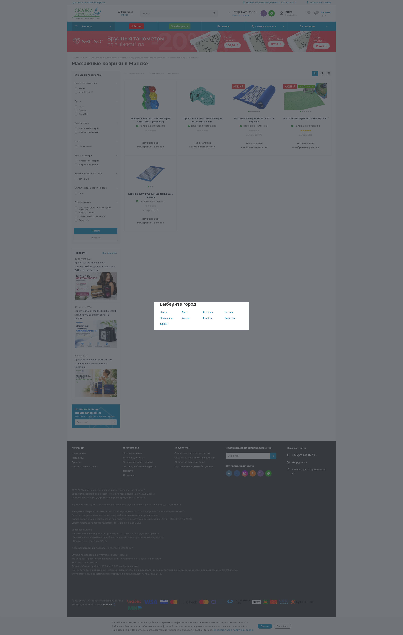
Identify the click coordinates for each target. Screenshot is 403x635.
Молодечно (166, 318)
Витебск (207, 318)
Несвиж (229, 312)
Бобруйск (230, 318)
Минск (163, 312)
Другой (164, 323)
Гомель (185, 318)
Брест (185, 312)
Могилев (208, 312)
